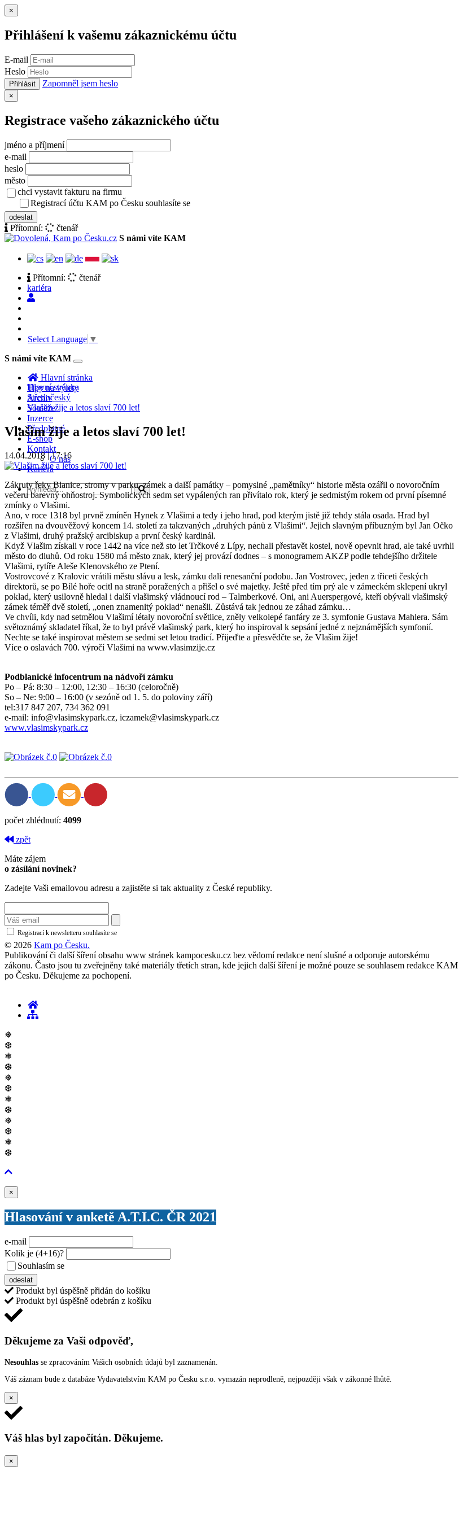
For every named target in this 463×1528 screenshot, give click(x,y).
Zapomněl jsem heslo (80, 83)
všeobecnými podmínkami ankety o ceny (146, 1267)
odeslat (21, 217)
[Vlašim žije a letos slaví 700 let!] (65, 465)
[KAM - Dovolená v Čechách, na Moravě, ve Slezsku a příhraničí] (32, 1005)
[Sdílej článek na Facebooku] (18, 793)
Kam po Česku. (62, 945)
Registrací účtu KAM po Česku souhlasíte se (154, 203)
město (15, 180)
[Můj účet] (31, 298)
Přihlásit (22, 84)
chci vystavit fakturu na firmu (70, 192)
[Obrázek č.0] (31, 757)
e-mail (16, 156)
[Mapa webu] (32, 1015)
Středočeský (49, 397)
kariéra (39, 287)
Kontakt (41, 448)
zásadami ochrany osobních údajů (166, 933)
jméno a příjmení (34, 145)
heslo (14, 168)
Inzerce (40, 418)
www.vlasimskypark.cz (46, 727)
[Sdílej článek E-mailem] (70, 793)
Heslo (15, 71)
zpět (22, 839)
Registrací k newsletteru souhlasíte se (113, 933)
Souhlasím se (121, 1266)
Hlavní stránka (53, 387)
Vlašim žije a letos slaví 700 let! (83, 407)
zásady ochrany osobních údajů (237, 204)
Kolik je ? (34, 1253)
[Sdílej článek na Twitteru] (44, 793)
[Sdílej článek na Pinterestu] (96, 793)
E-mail (16, 59)
